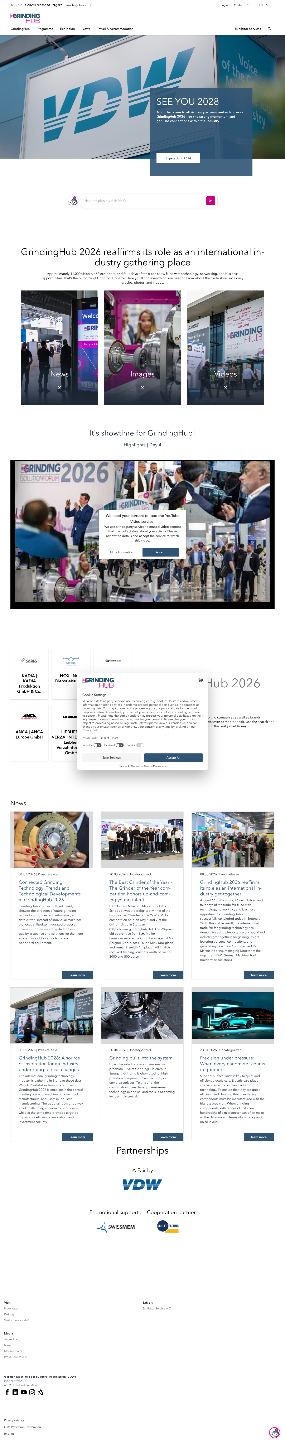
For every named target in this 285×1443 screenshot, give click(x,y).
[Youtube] (24, 1392)
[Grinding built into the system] (142, 1015)
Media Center (13, 1351)
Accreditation (13, 1339)
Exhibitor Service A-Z (156, 1308)
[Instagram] (32, 1392)
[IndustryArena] (40, 1392)
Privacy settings (14, 1420)
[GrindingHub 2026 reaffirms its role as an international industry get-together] (233, 840)
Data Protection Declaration (22, 1427)
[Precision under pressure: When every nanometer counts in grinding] (233, 1015)
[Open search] (270, 29)
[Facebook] (7, 1392)
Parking (9, 1314)
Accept (160, 552)
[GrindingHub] (25, 18)
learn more (77, 975)
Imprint (9, 1433)
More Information (122, 552)
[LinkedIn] (15, 1392)
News (7, 1345)
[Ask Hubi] (210, 200)
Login (224, 5)
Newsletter (11, 1308)
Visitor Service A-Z (16, 1320)
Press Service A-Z (15, 1357)
